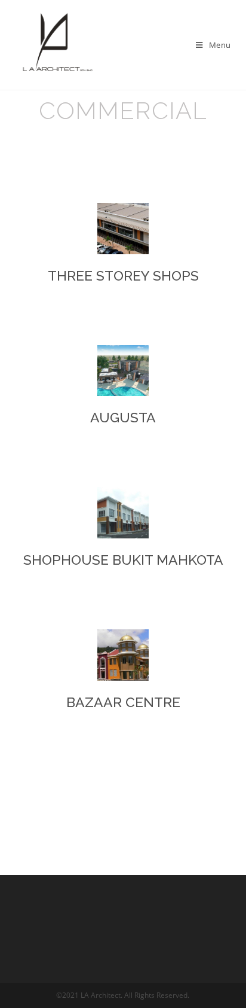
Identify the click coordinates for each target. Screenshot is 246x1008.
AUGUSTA (123, 417)
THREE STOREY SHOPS (123, 275)
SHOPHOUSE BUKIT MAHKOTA (123, 560)
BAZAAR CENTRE (123, 702)
